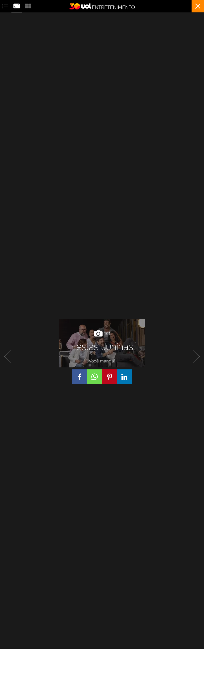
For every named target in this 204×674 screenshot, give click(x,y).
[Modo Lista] (5, 5)
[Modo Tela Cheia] (17, 5)
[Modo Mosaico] (28, 5)
